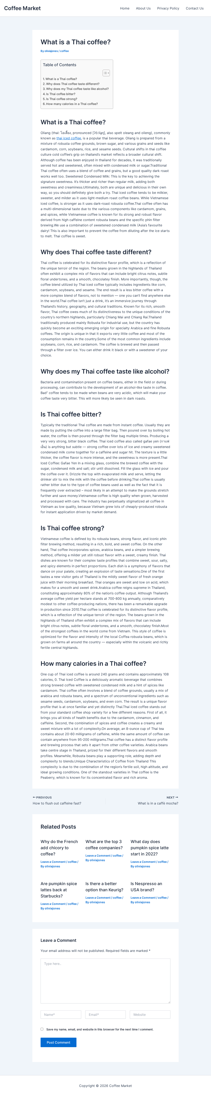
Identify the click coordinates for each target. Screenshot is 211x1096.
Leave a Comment (53, 861)
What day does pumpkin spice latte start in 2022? (150, 847)
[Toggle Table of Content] (104, 72)
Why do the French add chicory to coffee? (59, 847)
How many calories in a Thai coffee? (72, 104)
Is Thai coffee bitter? (60, 94)
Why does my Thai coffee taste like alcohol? (77, 89)
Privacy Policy (168, 8)
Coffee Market (22, 8)
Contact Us (195, 8)
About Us (143, 8)
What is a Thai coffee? (61, 79)
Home (124, 8)
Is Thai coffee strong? (61, 99)
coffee (64, 51)
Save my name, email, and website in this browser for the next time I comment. (100, 1029)
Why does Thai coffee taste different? (73, 84)
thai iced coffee (68, 138)
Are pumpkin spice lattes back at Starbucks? (59, 889)
